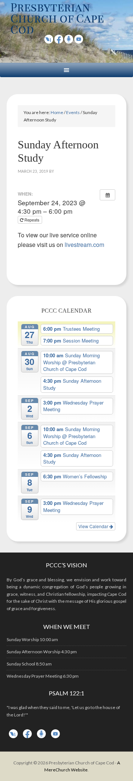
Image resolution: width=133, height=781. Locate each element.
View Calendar (93, 526)
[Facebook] (58, 41)
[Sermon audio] (68, 41)
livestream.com (84, 244)
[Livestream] (48, 41)
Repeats (32, 220)
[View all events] (107, 194)
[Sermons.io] (41, 736)
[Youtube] (78, 41)
